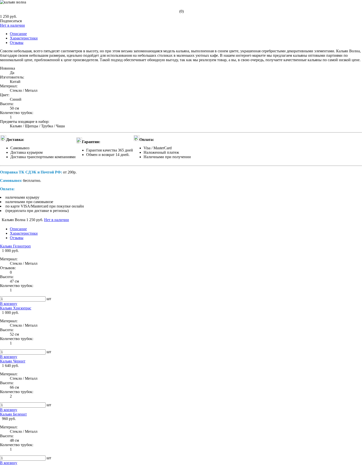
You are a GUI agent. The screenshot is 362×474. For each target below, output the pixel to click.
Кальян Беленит (13, 414)
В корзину (8, 304)
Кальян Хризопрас (15, 308)
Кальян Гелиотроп (15, 246)
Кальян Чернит (12, 361)
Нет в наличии (12, 25)
